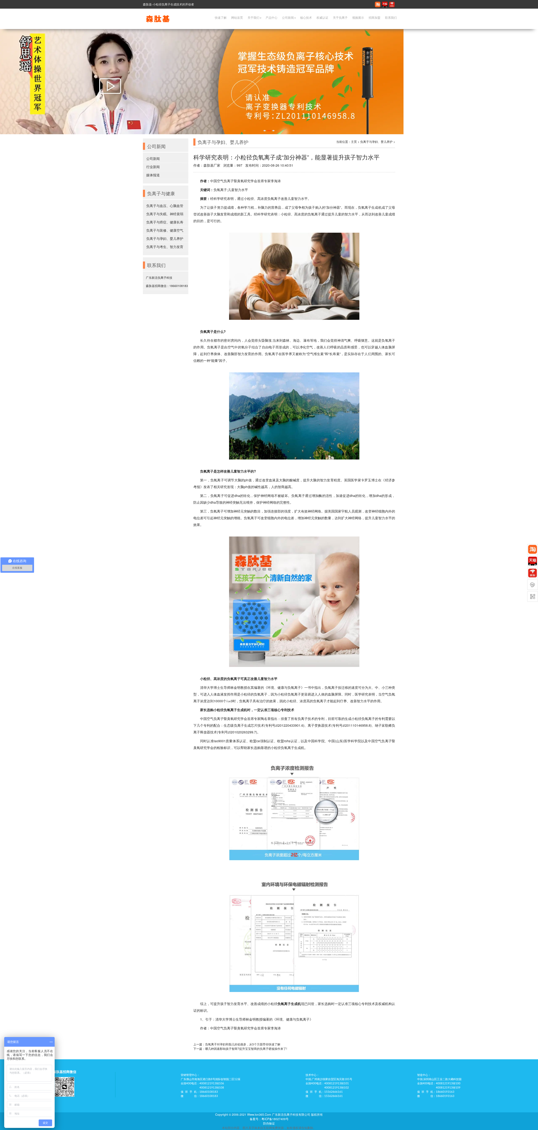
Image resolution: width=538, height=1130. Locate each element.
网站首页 (237, 17)
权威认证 (322, 17)
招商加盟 (374, 17)
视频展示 (358, 17)
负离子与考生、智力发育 (164, 246)
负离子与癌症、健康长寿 (164, 222)
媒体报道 (153, 175)
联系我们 (391, 17)
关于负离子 (340, 17)
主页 (354, 141)
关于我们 (253, 17)
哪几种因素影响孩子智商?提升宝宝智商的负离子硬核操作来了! (246, 1048)
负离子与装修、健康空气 (164, 230)
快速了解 (221, 17)
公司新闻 (288, 17)
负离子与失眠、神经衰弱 (164, 213)
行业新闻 (153, 166)
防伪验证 (269, 1123)
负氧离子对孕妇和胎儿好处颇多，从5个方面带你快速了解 (242, 1044)
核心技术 (306, 17)
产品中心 (271, 17)
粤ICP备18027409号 (275, 1119)
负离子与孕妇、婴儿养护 (164, 238)
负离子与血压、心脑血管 (164, 205)
